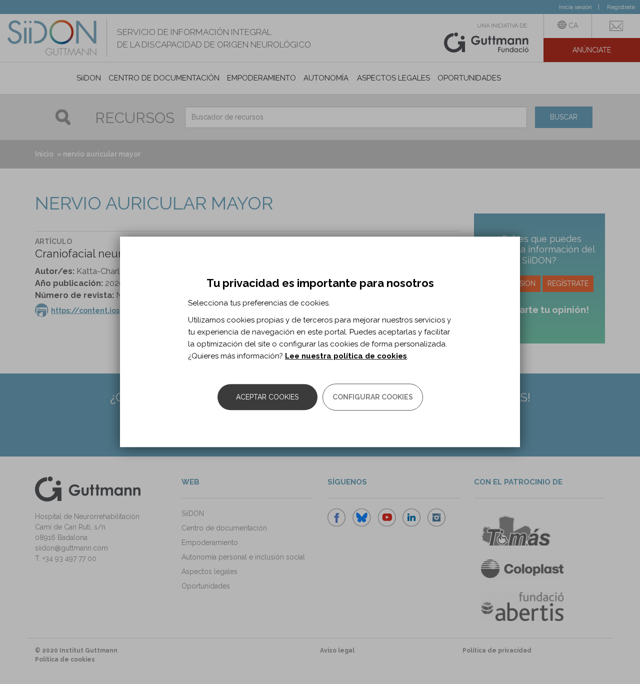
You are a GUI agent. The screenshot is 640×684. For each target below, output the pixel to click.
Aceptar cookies (267, 398)
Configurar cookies (372, 398)
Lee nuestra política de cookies (346, 356)
